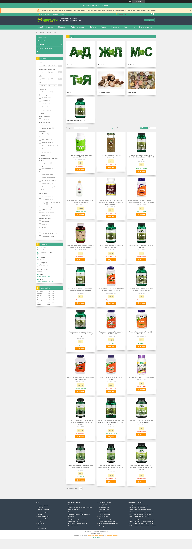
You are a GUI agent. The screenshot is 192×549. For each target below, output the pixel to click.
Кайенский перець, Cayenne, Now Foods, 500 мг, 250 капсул (80, 378)
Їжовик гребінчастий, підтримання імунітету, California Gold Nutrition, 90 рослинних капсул (111, 202)
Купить (105, 5)
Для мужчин (40, 44)
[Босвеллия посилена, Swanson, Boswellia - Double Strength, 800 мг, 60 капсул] (141, 143)
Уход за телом (103, 516)
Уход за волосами (104, 514)
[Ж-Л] (111, 52)
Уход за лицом (103, 512)
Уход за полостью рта (105, 519)
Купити (81, 169)
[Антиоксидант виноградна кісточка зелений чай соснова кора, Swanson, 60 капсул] (80, 319)
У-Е (68, 92)
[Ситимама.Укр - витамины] (48, 20)
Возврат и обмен (43, 519)
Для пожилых (41, 52)
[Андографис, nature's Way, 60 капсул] (141, 365)
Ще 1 (42, 113)
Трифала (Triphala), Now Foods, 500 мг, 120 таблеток (141, 333)
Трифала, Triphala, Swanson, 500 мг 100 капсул (141, 246)
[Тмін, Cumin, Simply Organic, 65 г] (111, 143)
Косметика (115, 27)
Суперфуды (132, 92)
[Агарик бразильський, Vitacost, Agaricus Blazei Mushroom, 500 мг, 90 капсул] (80, 233)
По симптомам (41, 37)
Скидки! (40, 27)
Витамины (49, 27)
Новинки (40, 507)
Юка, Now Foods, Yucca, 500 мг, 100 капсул (111, 378)
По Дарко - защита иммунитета (139, 505)
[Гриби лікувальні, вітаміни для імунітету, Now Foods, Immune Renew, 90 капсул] (141, 188)
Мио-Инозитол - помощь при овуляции (141, 512)
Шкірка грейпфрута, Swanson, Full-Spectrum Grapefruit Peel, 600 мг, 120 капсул (141, 467)
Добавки (93, 27)
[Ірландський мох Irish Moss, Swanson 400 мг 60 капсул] (111, 233)
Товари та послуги (45, 32)
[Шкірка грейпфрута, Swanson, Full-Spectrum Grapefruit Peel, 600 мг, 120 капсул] (141, 453)
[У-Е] (80, 80)
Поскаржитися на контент (95, 535)
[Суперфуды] (141, 80)
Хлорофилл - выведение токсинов (140, 509)
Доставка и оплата (145, 27)
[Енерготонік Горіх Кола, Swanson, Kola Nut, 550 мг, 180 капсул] (141, 408)
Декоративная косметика (107, 521)
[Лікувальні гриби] (111, 80)
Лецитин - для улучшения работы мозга (142, 519)
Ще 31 (43, 155)
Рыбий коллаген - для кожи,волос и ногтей (143, 526)
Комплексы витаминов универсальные (80, 507)
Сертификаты (42, 528)
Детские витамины (74, 509)
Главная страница (43, 505)
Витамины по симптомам (76, 512)
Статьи (40, 526)
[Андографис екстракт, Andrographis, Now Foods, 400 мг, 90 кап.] (111, 319)
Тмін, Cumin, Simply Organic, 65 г (111, 155)
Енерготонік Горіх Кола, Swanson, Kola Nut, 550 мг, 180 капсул (141, 421)
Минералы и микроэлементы (77, 519)
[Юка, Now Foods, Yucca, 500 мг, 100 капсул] (111, 365)
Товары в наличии (43, 509)
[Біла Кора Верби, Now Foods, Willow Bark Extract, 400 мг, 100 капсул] (111, 276)
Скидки (40, 514)
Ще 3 (42, 190)
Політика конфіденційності (111, 535)
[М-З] (141, 52)
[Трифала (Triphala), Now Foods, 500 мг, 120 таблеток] (141, 319)
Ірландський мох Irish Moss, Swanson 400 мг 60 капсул (111, 246)
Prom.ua (105, 531)
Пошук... (149, 20)
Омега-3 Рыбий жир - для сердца (139, 516)
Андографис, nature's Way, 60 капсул (141, 377)
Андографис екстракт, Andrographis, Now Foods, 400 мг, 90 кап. (111, 333)
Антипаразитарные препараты (77, 523)
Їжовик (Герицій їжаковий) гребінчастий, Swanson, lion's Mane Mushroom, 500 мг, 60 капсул (111, 422)
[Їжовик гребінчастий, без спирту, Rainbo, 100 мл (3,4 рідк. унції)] (80, 188)
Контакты (41, 523)
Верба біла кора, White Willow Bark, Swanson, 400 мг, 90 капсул (141, 289)
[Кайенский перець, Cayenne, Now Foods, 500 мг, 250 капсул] (80, 365)
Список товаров (43, 512)
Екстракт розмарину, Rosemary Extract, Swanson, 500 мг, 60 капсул (80, 466)
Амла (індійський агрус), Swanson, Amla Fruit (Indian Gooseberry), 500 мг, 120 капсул (81, 422)
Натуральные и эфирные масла (108, 523)
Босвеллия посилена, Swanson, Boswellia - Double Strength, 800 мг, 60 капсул (141, 157)
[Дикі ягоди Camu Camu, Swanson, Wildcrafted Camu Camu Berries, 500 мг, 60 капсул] (111, 453)
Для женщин (41, 40)
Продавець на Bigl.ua (96, 533)
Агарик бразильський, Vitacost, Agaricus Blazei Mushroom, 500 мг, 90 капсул (80, 246)
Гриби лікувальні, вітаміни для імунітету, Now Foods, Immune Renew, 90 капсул (141, 201)
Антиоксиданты (104, 509)
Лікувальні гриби (104, 92)
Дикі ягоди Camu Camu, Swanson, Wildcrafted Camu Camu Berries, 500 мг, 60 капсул (111, 467)
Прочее (126, 27)
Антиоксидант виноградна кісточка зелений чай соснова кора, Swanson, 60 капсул (81, 334)
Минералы (61, 27)
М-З (129, 64)
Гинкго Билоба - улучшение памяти (140, 514)
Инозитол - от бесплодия (137, 507)
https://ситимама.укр (43, 276)
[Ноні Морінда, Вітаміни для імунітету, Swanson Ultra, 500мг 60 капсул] (80, 276)
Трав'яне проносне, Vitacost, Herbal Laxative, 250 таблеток (80, 156)
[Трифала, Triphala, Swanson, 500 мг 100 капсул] (141, 233)
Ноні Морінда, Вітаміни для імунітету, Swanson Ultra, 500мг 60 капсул (80, 289)
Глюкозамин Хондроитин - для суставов (142, 523)
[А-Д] (80, 52)
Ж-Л (99, 64)
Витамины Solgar (104, 507)
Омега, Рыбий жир (104, 505)
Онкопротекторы (73, 526)
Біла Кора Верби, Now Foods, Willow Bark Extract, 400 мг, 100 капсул (111, 289)
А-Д (68, 64)
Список (153, 128)
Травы (104, 27)
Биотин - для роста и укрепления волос (142, 521)
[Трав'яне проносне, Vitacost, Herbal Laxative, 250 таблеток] (80, 143)
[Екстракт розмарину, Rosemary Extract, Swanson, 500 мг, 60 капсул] (80, 453)
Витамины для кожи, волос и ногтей (79, 514)
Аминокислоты (73, 521)
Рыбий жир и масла (77, 27)
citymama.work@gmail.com (45, 281)
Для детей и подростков (44, 48)
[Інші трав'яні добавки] (80, 108)
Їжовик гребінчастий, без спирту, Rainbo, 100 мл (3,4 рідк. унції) (80, 201)
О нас (134, 27)
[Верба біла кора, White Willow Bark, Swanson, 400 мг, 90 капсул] (141, 276)
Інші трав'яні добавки (74, 120)
